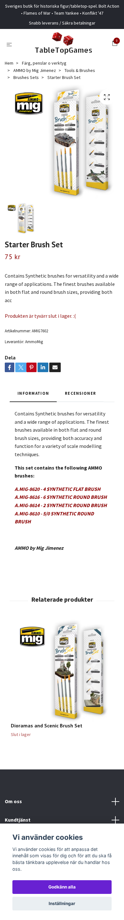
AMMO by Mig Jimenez (34, 70)
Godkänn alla (62, 886)
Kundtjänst (18, 820)
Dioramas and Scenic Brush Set (46, 725)
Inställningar (62, 903)
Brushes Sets (26, 77)
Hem (9, 63)
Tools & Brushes (80, 70)
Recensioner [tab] (80, 393)
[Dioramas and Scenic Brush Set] (62, 671)
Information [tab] (33, 393)
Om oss (13, 801)
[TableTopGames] (63, 44)
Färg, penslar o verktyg (44, 63)
